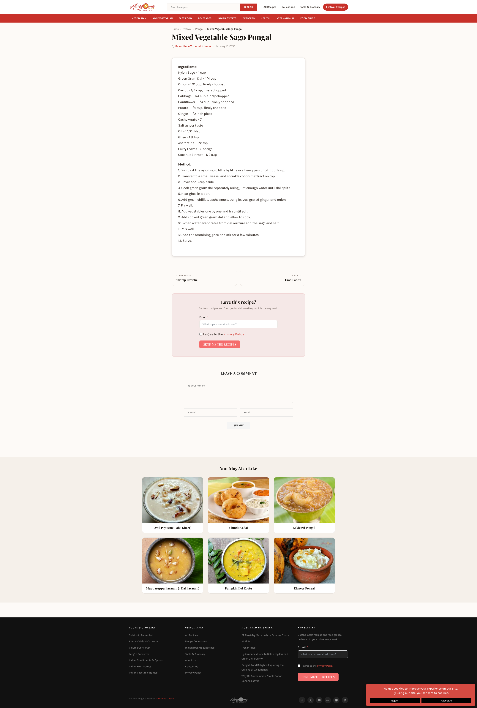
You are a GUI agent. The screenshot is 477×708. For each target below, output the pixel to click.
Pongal (199, 29)
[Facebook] (302, 700)
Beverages (205, 18)
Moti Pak (246, 641)
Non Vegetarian (162, 18)
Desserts (249, 18)
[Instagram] (336, 700)
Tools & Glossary (310, 7)
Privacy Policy (234, 334)
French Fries (248, 647)
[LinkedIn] (328, 700)
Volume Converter (139, 647)
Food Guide (307, 18)
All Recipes (269, 7)
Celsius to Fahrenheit (141, 635)
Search (248, 7)
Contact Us (191, 666)
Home (175, 29)
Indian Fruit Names (140, 666)
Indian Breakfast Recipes (199, 647)
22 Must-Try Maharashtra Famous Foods (265, 635)
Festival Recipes (335, 7)
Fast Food (185, 18)
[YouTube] (319, 700)
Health (265, 18)
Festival (187, 29)
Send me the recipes (219, 344)
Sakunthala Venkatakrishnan (193, 46)
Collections (288, 7)
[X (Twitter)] (310, 700)
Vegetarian (139, 18)
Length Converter (139, 653)
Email (202, 317)
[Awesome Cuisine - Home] (145, 7)
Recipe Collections (196, 641)
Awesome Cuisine (165, 698)
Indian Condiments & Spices (145, 660)
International (285, 18)
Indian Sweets (227, 18)
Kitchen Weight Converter (144, 641)
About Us (190, 660)
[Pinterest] (345, 700)
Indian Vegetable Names (143, 672)
